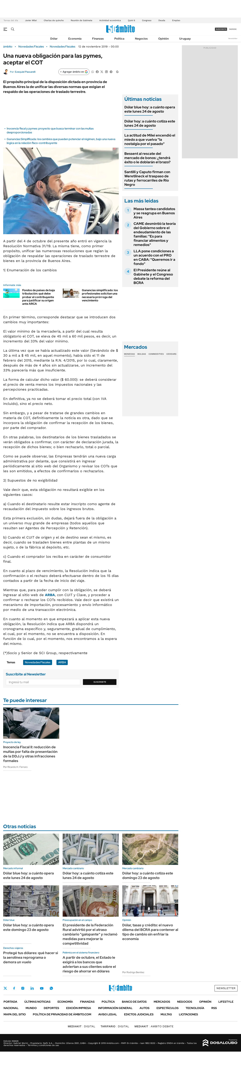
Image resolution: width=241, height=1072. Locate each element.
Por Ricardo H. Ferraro (15, 767)
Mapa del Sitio (15, 1014)
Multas (166, 1014)
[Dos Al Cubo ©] (220, 1042)
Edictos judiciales (138, 1014)
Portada (10, 1002)
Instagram (22, 988)
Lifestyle (225, 1002)
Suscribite (100, 682)
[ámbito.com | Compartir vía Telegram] (111, 71)
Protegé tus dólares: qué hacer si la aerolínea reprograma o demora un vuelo (30, 957)
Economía (75, 38)
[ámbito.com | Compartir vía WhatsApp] (92, 71)
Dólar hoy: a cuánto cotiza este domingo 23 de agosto (147, 875)
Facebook (14, 988)
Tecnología (195, 1008)
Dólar (54, 38)
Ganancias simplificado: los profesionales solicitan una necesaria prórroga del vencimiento (100, 295)
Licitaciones (188, 1014)
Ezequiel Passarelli (25, 71)
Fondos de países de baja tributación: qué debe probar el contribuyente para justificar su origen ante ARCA (38, 297)
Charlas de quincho (54, 20)
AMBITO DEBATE (153, 1026)
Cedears (171, 354)
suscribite (221, 29)
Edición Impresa (78, 1008)
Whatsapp (51, 988)
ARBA (50, 595)
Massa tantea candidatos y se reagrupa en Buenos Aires (154, 213)
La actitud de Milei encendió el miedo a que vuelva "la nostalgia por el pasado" (149, 139)
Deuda (161, 20)
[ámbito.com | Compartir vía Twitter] (101, 71)
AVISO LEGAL (107, 1014)
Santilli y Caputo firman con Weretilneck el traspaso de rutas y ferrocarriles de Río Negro (147, 178)
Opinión (163, 38)
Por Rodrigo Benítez (133, 972)
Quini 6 (131, 20)
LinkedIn (32, 988)
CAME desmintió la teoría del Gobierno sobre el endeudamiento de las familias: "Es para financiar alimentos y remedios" (155, 234)
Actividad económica (110, 20)
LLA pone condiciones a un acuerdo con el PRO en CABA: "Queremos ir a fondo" (154, 257)
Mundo (31, 1008)
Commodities (156, 354)
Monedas (129, 354)
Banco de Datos (134, 1002)
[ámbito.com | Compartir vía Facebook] (97, 71)
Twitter (5, 988)
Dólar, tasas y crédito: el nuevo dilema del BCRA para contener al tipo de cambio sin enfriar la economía (150, 932)
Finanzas (98, 38)
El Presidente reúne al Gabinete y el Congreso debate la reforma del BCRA (153, 276)
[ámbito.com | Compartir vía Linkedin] (106, 71)
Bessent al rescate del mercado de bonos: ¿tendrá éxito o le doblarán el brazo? (147, 157)
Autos (144, 1008)
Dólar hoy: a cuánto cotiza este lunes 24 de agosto (149, 123)
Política (119, 38)
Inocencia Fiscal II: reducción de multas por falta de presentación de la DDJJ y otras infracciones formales (30, 754)
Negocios (141, 38)
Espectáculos (167, 1008)
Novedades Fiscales (31, 46)
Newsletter (232, 38)
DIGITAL (81, 1026)
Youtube (41, 988)
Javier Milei (31, 20)
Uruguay (185, 38)
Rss (214, 1008)
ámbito (7, 46)
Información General (115, 1008)
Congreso (146, 20)
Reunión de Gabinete (81, 20)
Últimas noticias (37, 1002)
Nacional (11, 1008)
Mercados (162, 1002)
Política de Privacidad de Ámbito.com (62, 1014)
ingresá (233, 29)
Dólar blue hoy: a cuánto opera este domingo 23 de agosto (28, 927)
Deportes (51, 1008)
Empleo (176, 20)
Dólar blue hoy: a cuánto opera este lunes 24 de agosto (149, 109)
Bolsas (141, 354)
